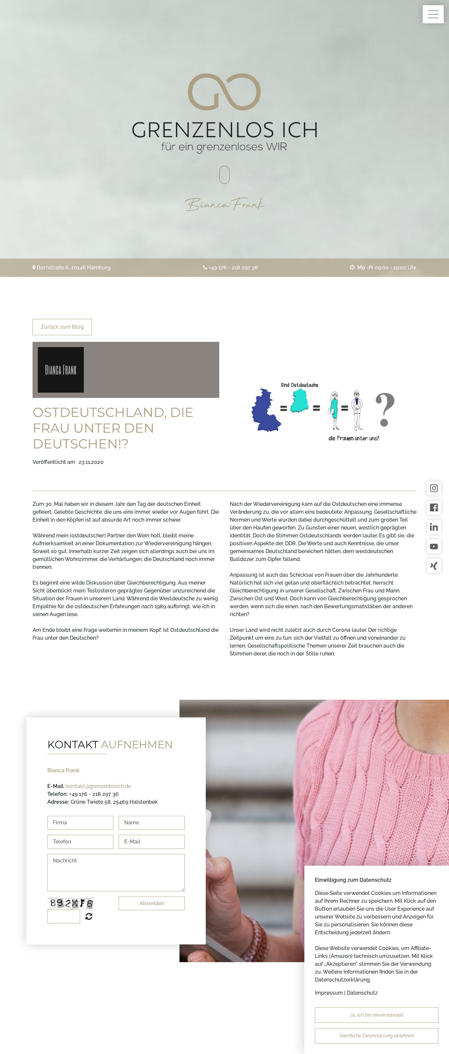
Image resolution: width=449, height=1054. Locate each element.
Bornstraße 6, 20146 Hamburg (74, 267)
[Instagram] (434, 488)
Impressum (329, 993)
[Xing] (434, 566)
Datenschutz (362, 993)
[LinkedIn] (434, 527)
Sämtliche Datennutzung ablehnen (377, 1035)
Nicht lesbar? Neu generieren (88, 916)
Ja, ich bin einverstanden (376, 1015)
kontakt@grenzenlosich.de (98, 786)
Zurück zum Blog (62, 327)
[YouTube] (434, 546)
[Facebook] (434, 508)
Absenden (151, 903)
